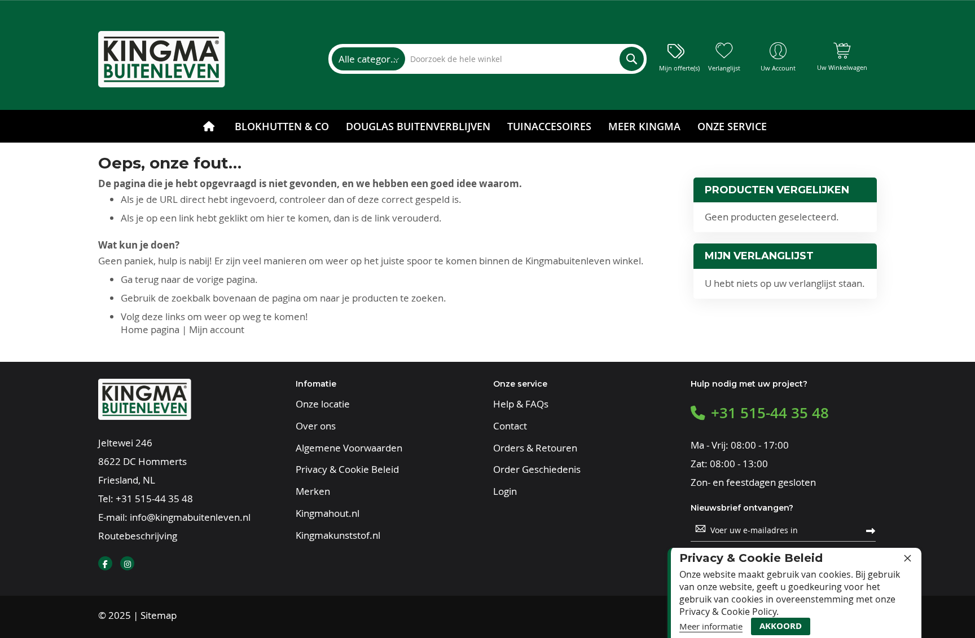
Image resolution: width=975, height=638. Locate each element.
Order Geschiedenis (537, 469)
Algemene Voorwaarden (349, 448)
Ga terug (140, 279)
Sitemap (158, 615)
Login (505, 491)
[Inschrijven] (870, 529)
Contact (510, 426)
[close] (907, 558)
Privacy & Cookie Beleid (347, 469)
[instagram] (127, 563)
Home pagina (150, 329)
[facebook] (105, 563)
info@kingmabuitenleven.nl (190, 517)
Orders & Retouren (535, 448)
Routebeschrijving (137, 535)
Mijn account (216, 329)
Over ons (316, 426)
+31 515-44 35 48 (154, 498)
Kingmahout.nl (327, 513)
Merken (313, 491)
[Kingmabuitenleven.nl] (161, 59)
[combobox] (524, 59)
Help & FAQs (520, 404)
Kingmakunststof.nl (338, 535)
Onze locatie (323, 404)
